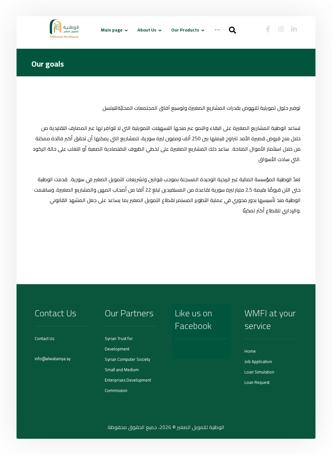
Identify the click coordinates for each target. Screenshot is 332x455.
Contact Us (44, 338)
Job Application (258, 361)
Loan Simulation (259, 372)
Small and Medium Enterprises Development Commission (128, 380)
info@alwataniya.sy (52, 358)
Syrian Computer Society (127, 359)
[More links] (217, 34)
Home (250, 351)
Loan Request (256, 382)
